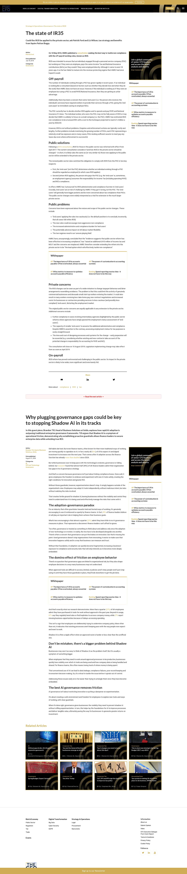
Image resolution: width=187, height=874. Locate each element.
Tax (27, 829)
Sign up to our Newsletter (93, 871)
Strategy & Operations (69, 8)
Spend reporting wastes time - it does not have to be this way (105, 273)
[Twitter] (114, 379)
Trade (28, 832)
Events (28, 838)
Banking (134, 123)
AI (26, 463)
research (61, 466)
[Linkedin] (87, 379)
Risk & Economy (29, 8)
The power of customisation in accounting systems (144, 104)
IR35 (74, 387)
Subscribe (170, 8)
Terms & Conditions (147, 837)
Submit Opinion (146, 825)
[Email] (61, 379)
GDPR (51, 829)
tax (80, 387)
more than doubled (72, 457)
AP (132, 92)
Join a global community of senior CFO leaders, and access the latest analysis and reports (145, 67)
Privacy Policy (145, 840)
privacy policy (129, 2)
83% (104, 512)
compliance (64, 387)
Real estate (76, 829)
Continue (139, 2)
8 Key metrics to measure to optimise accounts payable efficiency (66, 273)
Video (143, 828)
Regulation (29, 826)
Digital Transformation (48, 8)
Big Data (52, 822)
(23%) (89, 520)
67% (50, 615)
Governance (30, 66)
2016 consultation (65, 147)
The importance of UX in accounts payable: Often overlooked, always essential (68, 262)
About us (144, 822)
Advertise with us (102, 8)
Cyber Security (54, 826)
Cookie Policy (145, 844)
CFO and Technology (32, 465)
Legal (73, 822)
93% (93, 452)
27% (116, 615)
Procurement (76, 826)
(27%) (108, 609)
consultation (82, 53)
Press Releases (86, 8)
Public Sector (30, 822)
